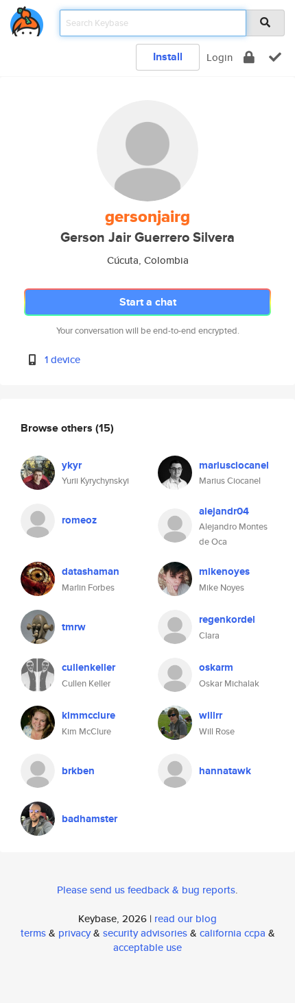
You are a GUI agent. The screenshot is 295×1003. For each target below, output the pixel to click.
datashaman (90, 571)
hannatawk (225, 770)
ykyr (72, 465)
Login (219, 57)
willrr (210, 715)
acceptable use (147, 947)
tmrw (74, 626)
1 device (62, 359)
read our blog (185, 918)
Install (167, 56)
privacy (74, 933)
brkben (78, 770)
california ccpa (233, 933)
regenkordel (227, 619)
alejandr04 (224, 511)
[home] (26, 19)
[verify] (275, 57)
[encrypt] (249, 57)
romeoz (79, 520)
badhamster (89, 818)
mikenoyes (224, 571)
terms (33, 933)
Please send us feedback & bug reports (146, 889)
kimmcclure (88, 715)
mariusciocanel (234, 465)
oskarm (216, 667)
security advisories (145, 933)
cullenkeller (88, 667)
